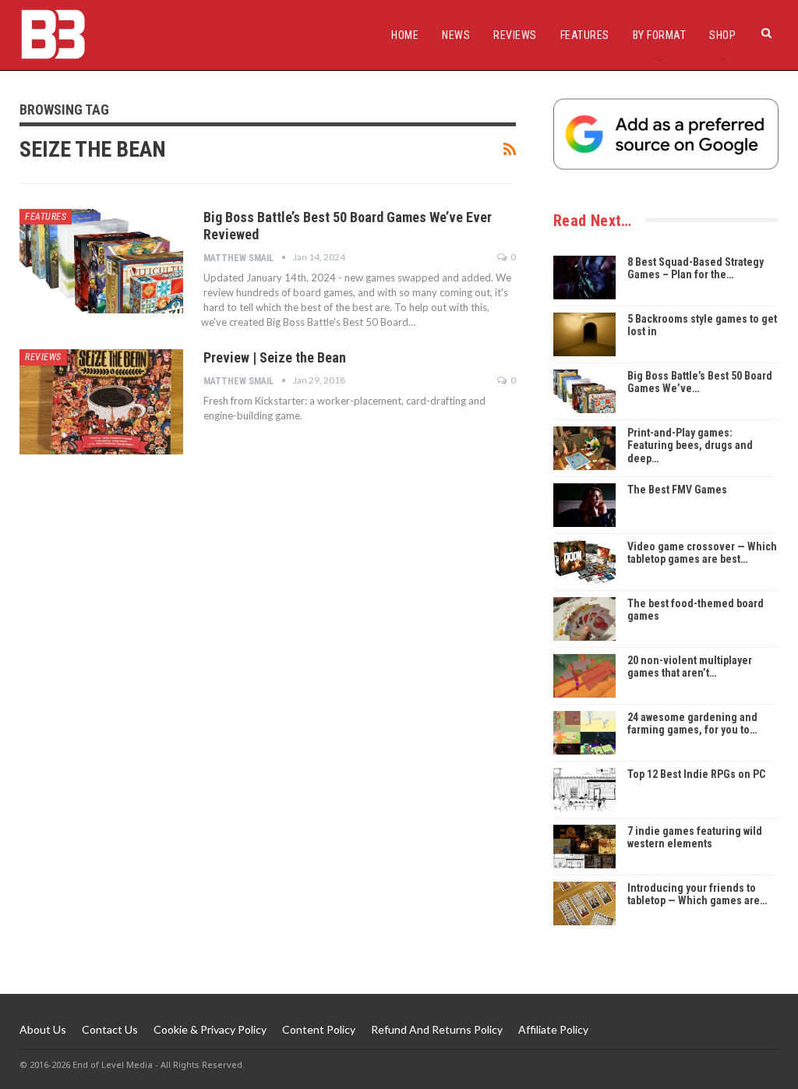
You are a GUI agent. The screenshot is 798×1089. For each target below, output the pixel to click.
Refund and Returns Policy (437, 1029)
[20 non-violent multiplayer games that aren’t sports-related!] (584, 676)
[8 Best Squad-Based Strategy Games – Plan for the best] (584, 277)
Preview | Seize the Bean (274, 357)
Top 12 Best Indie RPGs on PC (696, 774)
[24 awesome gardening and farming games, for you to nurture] (584, 733)
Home (404, 35)
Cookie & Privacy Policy (210, 1029)
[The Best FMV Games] (584, 505)
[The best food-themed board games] (584, 619)
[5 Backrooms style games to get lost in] (584, 334)
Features (584, 35)
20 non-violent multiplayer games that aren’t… (689, 667)
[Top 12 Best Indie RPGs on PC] (584, 789)
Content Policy (318, 1029)
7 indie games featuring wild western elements (694, 837)
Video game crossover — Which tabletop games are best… (702, 553)
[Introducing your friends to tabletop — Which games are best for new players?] (584, 903)
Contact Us (110, 1029)
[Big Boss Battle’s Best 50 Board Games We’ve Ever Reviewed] (101, 261)
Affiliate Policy (553, 1029)
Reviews (515, 35)
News (456, 35)
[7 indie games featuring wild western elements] (584, 846)
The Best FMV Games (677, 489)
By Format (660, 35)
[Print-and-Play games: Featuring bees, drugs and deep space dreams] (584, 448)
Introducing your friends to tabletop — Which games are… (697, 894)
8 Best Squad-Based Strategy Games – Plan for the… (695, 268)
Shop (722, 35)
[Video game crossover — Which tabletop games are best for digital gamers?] (584, 562)
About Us (42, 1029)
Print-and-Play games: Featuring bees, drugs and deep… (690, 445)
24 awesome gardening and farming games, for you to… (692, 724)
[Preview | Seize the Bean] (101, 401)
